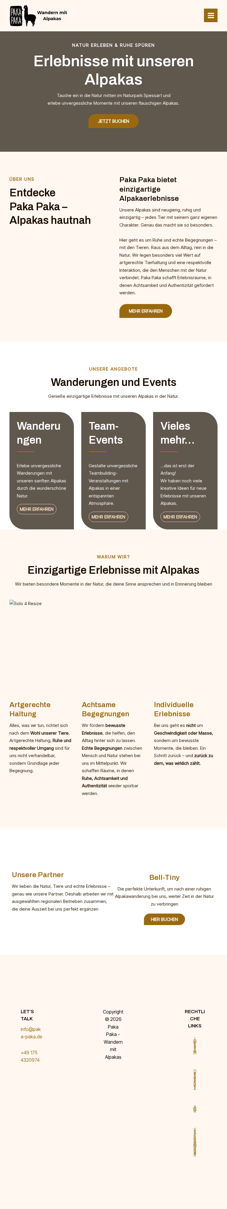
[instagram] (112, 1078)
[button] (145, 311)
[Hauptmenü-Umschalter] (211, 15)
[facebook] (112, 1070)
